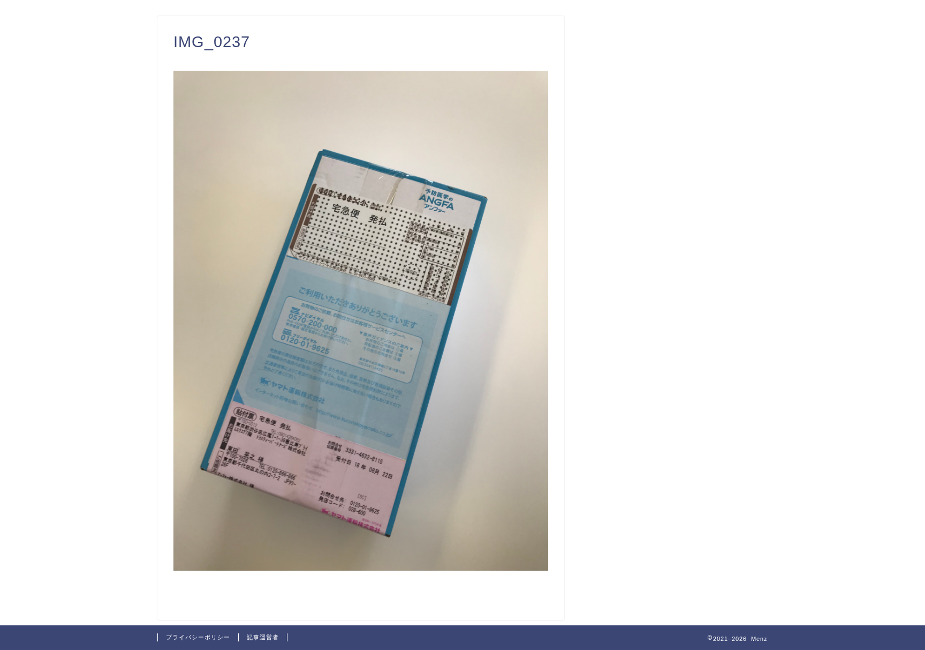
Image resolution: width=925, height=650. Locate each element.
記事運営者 (263, 637)
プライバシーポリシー (198, 637)
